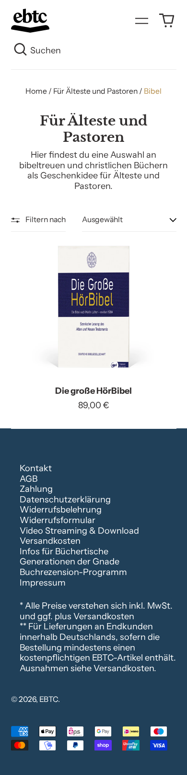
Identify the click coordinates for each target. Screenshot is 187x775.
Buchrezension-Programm (73, 572)
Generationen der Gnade (69, 561)
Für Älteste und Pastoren (95, 91)
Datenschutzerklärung (65, 499)
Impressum (43, 582)
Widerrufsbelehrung (61, 509)
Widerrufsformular (57, 520)
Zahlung (36, 489)
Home (36, 91)
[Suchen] (21, 51)
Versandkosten (50, 541)
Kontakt (36, 468)
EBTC (48, 699)
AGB (28, 479)
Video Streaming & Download (79, 530)
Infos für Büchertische (64, 551)
